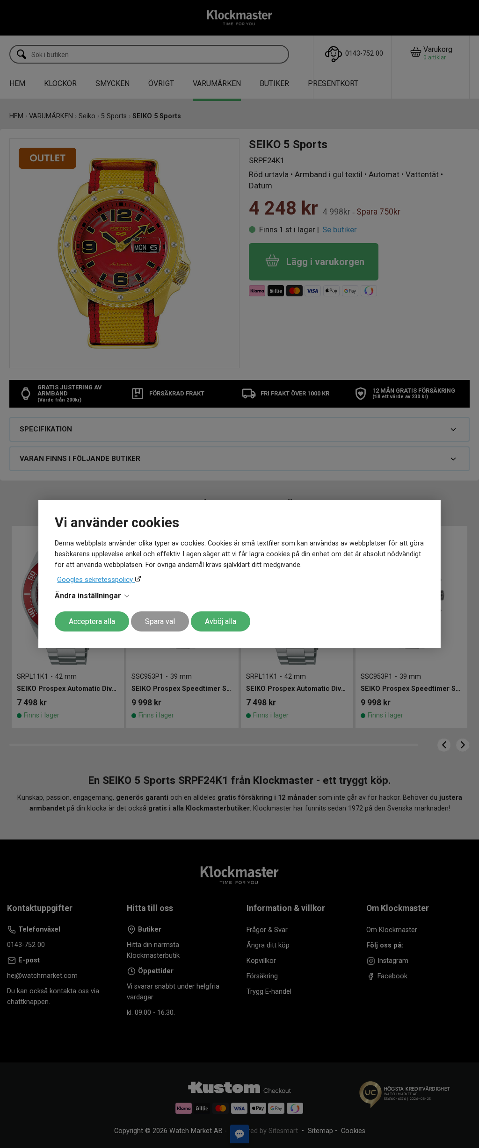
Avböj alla (220, 621)
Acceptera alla (92, 621)
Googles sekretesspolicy (96, 579)
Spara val (160, 621)
